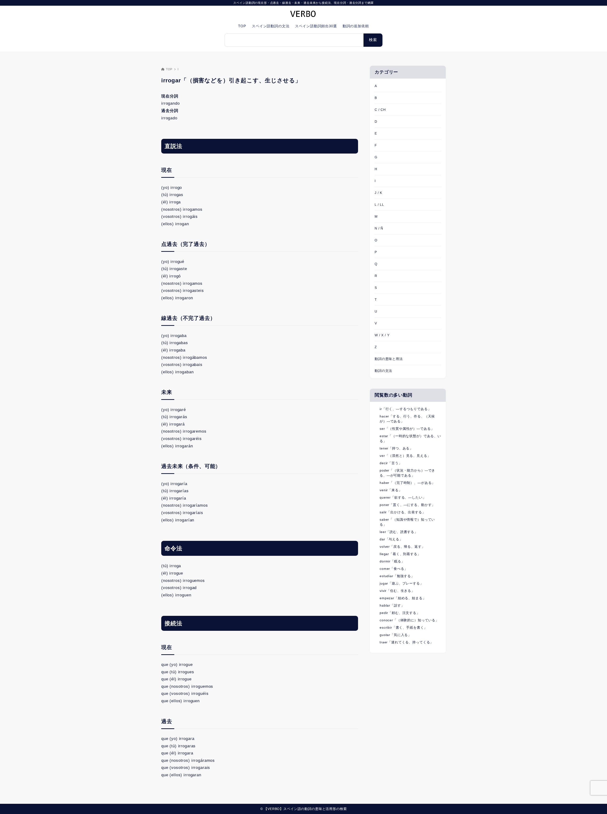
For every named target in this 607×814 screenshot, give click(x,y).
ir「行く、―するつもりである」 (405, 409)
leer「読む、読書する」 (399, 532)
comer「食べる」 (394, 569)
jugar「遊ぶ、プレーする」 (401, 583)
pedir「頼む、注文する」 (400, 613)
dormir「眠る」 (392, 561)
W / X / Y (382, 335)
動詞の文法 (383, 371)
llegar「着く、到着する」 (400, 554)
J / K (378, 193)
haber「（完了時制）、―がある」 (407, 483)
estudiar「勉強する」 (397, 576)
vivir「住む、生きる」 (397, 591)
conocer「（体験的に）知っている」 (409, 620)
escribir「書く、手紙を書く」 (403, 627)
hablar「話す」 (392, 605)
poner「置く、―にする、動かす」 (407, 505)
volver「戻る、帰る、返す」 (402, 546)
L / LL (379, 204)
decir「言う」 (391, 463)
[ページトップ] (596, 803)
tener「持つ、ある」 (396, 448)
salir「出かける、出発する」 (403, 512)
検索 (373, 40)
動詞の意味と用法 (389, 359)
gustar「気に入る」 (395, 635)
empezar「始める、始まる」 (403, 598)
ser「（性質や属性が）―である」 (407, 428)
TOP (169, 69)
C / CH (380, 110)
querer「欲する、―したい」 (403, 497)
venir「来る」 (391, 490)
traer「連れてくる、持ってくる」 (406, 642)
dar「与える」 (391, 539)
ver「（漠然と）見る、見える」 (405, 456)
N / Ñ (379, 228)
